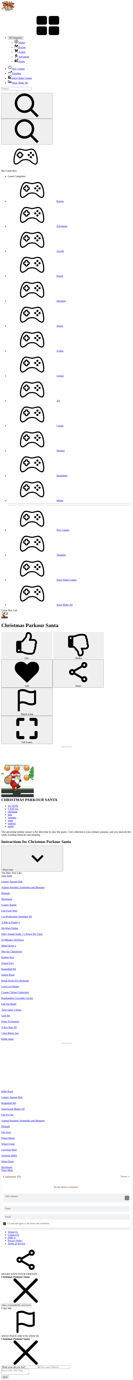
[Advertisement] (66, 755)
